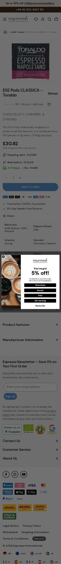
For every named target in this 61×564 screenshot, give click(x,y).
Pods (40, 295)
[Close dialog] (3, 256)
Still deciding (40, 301)
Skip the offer (40, 306)
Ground (40, 290)
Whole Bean (40, 285)
